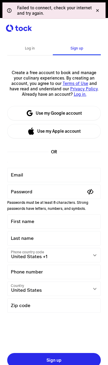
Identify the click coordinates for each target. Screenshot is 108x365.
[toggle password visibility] (90, 191)
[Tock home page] (19, 28)
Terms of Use (75, 83)
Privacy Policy (84, 88)
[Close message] (97, 10)
